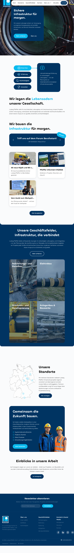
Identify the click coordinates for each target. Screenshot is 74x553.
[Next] (60, 140)
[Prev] (13, 140)
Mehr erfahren (37, 253)
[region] (37, 140)
